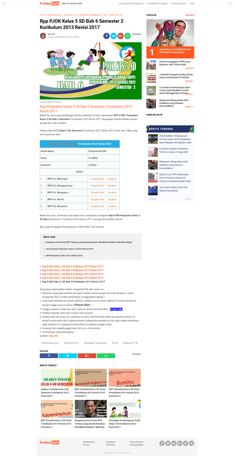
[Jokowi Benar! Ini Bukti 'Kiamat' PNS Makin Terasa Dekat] (170, 32)
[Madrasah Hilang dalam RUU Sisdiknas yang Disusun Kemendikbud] (151, 103)
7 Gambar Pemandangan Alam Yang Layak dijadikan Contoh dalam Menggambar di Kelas (174, 90)
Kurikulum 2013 (71, 15)
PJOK (104, 15)
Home (42, 15)
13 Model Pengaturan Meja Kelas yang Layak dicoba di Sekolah (176, 76)
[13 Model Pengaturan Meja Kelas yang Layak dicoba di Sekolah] (151, 77)
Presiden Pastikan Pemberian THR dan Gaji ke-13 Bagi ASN (173, 150)
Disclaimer (110, 442)
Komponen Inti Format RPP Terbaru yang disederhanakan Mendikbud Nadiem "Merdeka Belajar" (89, 242)
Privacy (86, 445)
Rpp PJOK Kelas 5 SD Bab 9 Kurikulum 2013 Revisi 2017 (73, 277)
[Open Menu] (4, 3)
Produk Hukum (178, 3)
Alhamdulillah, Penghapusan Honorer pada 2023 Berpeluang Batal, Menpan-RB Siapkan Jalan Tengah (175, 139)
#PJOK (115, 343)
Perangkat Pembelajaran (131, 3)
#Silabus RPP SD (130, 343)
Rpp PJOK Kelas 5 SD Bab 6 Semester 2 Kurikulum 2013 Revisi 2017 (81, 24)
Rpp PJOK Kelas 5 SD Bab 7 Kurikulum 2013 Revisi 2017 (73, 270)
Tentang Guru (89, 442)
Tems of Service (136, 442)
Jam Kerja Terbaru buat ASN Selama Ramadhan (173, 189)
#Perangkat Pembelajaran (95, 343)
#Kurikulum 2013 (71, 343)
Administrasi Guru (54, 15)
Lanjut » (188, 199)
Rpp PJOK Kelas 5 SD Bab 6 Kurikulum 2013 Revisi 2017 (73, 266)
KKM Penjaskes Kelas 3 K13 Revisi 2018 (64, 255)
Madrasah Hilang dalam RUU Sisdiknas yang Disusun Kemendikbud (173, 103)
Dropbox (112, 178)
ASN (192, 3)
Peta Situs (110, 445)
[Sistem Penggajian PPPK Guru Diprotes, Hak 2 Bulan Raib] (151, 64)
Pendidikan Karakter (157, 3)
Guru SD (53, 335)
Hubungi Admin (136, 445)
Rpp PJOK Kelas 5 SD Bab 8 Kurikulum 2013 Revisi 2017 (73, 274)
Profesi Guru (125, 453)
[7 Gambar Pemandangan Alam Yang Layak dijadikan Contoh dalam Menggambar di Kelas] (151, 90)
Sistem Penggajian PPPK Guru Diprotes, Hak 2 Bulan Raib (174, 63)
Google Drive (97, 178)
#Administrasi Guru (50, 343)
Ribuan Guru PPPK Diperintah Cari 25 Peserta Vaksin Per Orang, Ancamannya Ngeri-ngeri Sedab (175, 177)
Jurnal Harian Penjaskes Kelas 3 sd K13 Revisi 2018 (69, 249)
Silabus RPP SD (115, 15)
